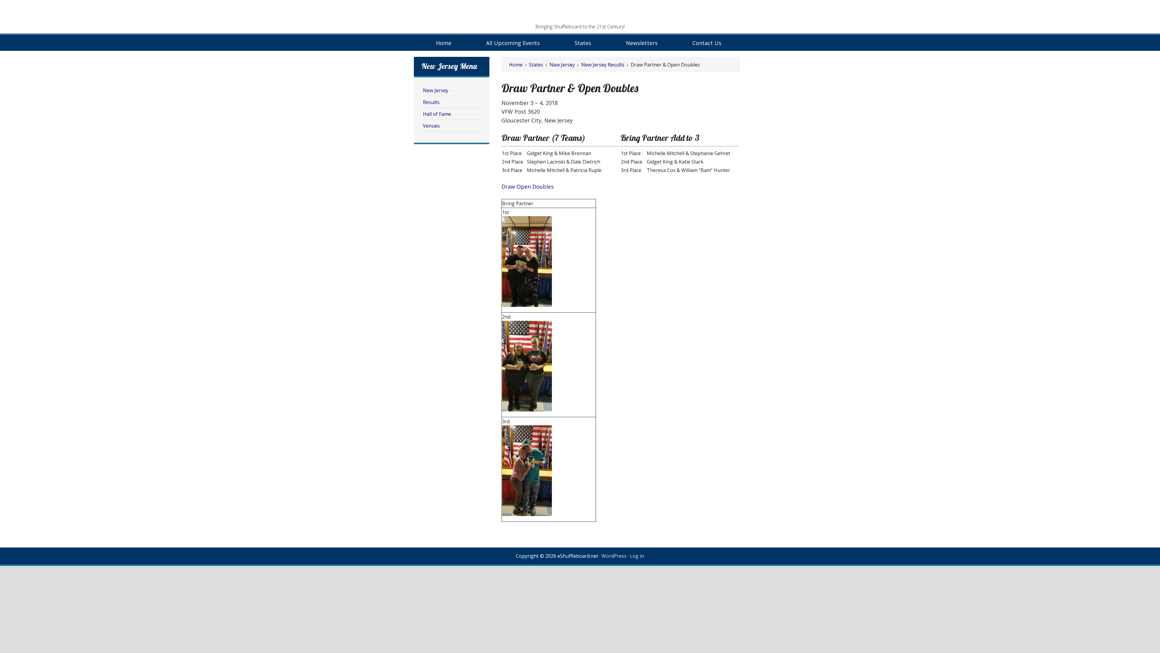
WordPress (614, 556)
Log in (637, 556)
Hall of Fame (437, 114)
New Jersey (435, 90)
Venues (431, 125)
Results (431, 102)
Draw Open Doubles (527, 186)
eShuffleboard (580, 14)
